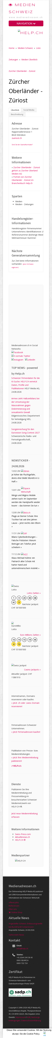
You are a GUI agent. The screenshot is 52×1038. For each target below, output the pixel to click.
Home (11, 48)
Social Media (28, 110)
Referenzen (14, 905)
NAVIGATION (25, 23)
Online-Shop (16, 912)
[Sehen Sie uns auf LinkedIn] (30, 359)
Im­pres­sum (20, 1017)
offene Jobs (14, 902)
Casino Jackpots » (32, 669)
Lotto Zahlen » (34, 593)
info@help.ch (22, 948)
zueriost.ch (17, 138)
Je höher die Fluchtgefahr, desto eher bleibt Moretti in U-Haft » (26, 478)
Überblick (15, 110)
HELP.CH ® (20, 840)
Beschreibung (17, 114)
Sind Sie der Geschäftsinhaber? (22, 145)
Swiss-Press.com (23, 834)
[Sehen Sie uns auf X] (20, 355)
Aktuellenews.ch (22, 837)
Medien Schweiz (25, 48)
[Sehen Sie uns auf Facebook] (17, 352)
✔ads (16, 765)
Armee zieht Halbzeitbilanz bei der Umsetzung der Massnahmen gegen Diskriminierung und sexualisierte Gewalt (25, 405)
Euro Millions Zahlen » (30, 634)
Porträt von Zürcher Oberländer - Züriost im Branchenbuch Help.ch (23, 180)
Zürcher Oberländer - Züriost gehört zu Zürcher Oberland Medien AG (26, 170)
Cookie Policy (33, 1033)
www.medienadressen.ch (26, 17)
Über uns (13, 909)
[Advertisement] (26, 313)
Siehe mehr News (16, 934)
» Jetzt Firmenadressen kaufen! (25, 732)
